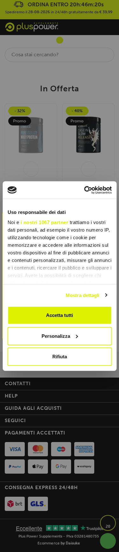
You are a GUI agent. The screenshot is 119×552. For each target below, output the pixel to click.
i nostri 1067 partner (44, 222)
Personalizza (56, 335)
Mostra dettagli (83, 295)
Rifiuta (59, 356)
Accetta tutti (59, 315)
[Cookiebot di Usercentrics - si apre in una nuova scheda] (85, 190)
